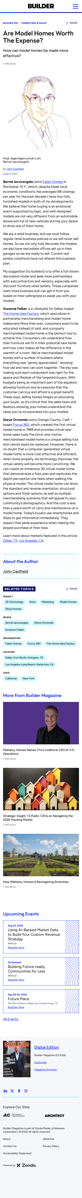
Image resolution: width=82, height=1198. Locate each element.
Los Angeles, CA (31, 541)
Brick (33, 602)
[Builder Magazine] (41, 6)
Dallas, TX (10, 541)
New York (28, 678)
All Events (10, 1019)
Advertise (48, 1139)
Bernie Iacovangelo (16, 622)
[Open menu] (75, 6)
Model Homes (68, 602)
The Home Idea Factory (21, 314)
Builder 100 (10, 23)
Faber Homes (53, 182)
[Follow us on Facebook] (19, 1091)
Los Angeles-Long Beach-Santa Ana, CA (29, 664)
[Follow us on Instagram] (26, 1091)
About (6, 1139)
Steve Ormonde (43, 622)
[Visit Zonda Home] (20, 1165)
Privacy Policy (51, 1146)
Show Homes (13, 609)
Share (73, 23)
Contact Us (10, 1146)
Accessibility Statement (17, 1153)
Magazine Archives (45, 1069)
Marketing (48, 602)
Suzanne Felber (14, 629)
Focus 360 (21, 425)
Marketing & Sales (34, 23)
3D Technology (14, 602)
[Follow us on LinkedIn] (5, 1091)
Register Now (16, 947)
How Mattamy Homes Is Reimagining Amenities (35, 882)
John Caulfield (15, 169)
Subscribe (40, 1062)
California (11, 678)
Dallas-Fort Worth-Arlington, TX (24, 657)
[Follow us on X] (12, 1091)
